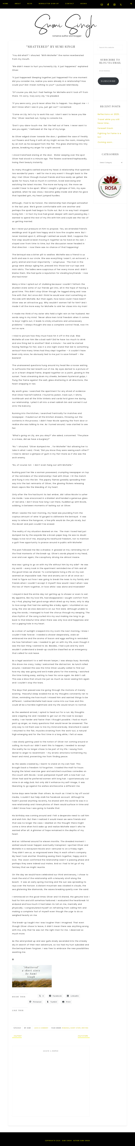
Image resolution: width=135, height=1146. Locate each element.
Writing (85, 1028)
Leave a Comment (41, 1028)
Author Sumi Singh (81, 1141)
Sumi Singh (67, 26)
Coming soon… (105, 142)
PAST (18, 1036)
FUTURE (83, 1036)
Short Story (75, 1028)
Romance (65, 1028)
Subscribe (108, 81)
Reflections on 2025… (109, 114)
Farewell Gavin (105, 128)
